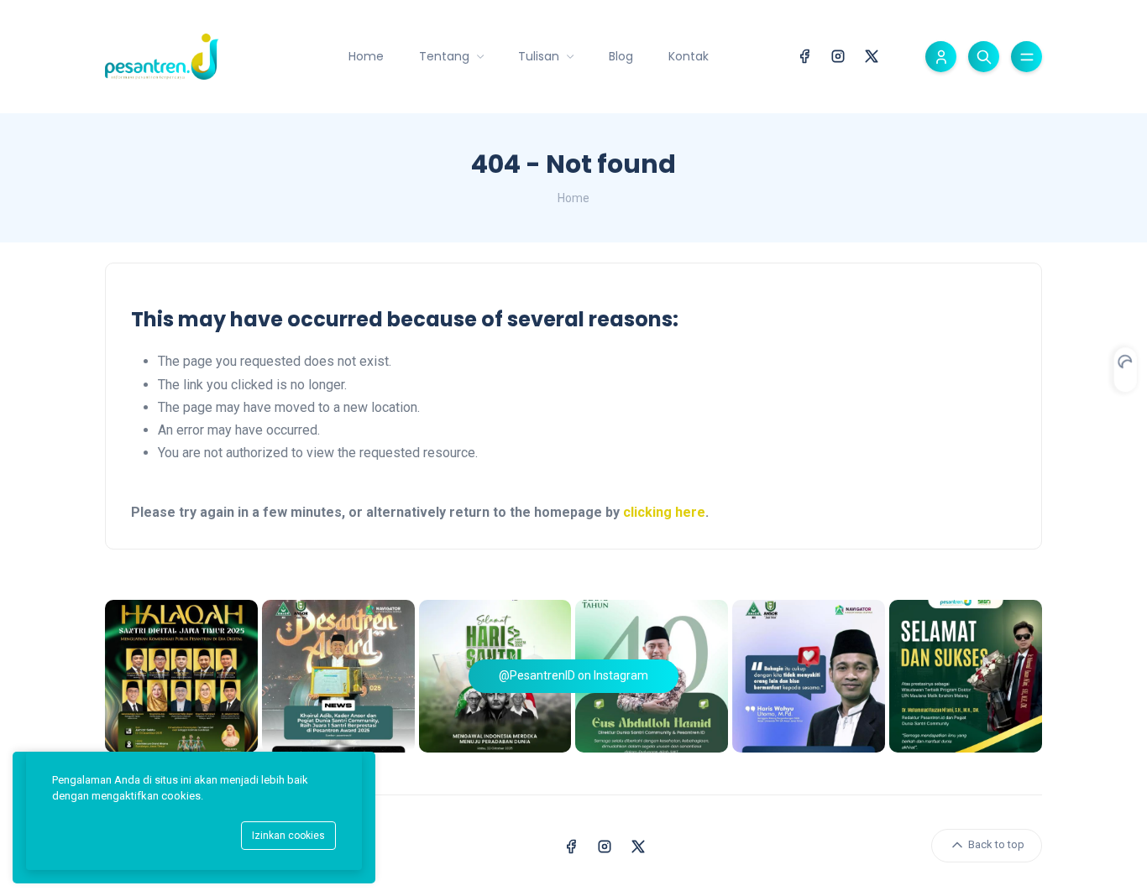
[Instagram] (838, 55)
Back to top (995, 844)
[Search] (983, 56)
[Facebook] (804, 55)
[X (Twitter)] (871, 55)
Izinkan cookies (288, 835)
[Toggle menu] (1026, 56)
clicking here (664, 512)
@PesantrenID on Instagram (573, 675)
